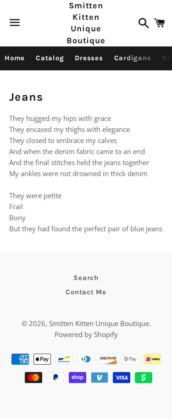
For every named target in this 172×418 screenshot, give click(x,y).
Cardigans (132, 58)
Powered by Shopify (86, 334)
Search (86, 278)
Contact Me (86, 292)
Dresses (89, 58)
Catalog (50, 58)
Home (15, 58)
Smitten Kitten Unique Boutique (86, 23)
